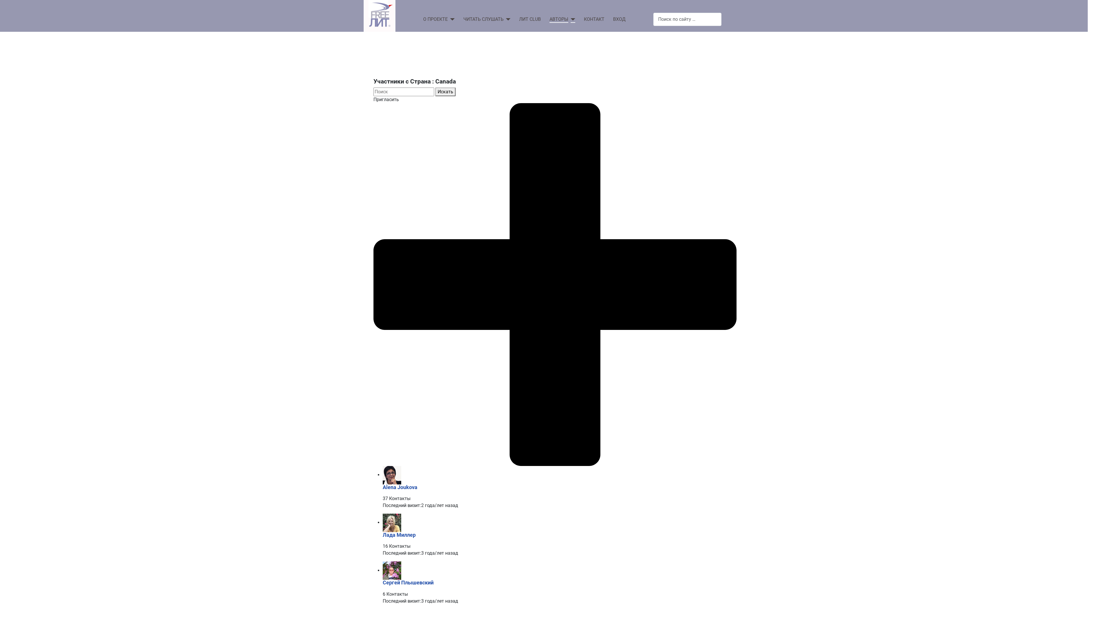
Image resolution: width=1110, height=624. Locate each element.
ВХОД (619, 19)
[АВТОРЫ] (571, 19)
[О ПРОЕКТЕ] (451, 19)
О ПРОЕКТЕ (435, 19)
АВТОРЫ (559, 19)
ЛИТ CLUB (530, 19)
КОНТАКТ (594, 19)
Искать (445, 91)
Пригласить (386, 99)
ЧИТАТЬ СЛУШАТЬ (483, 19)
